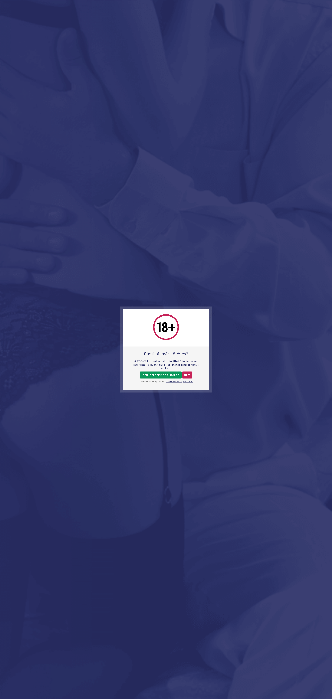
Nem (187, 375)
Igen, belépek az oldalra (161, 375)
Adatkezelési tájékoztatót (179, 381)
